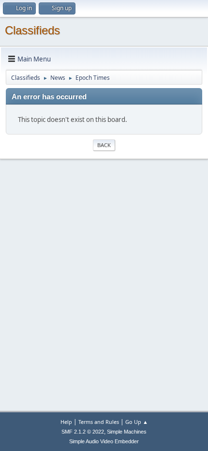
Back (104, 145)
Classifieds (32, 30)
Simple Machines (127, 432)
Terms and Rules (98, 421)
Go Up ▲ (136, 421)
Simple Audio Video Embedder (104, 441)
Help (66, 421)
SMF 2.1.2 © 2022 (82, 432)
